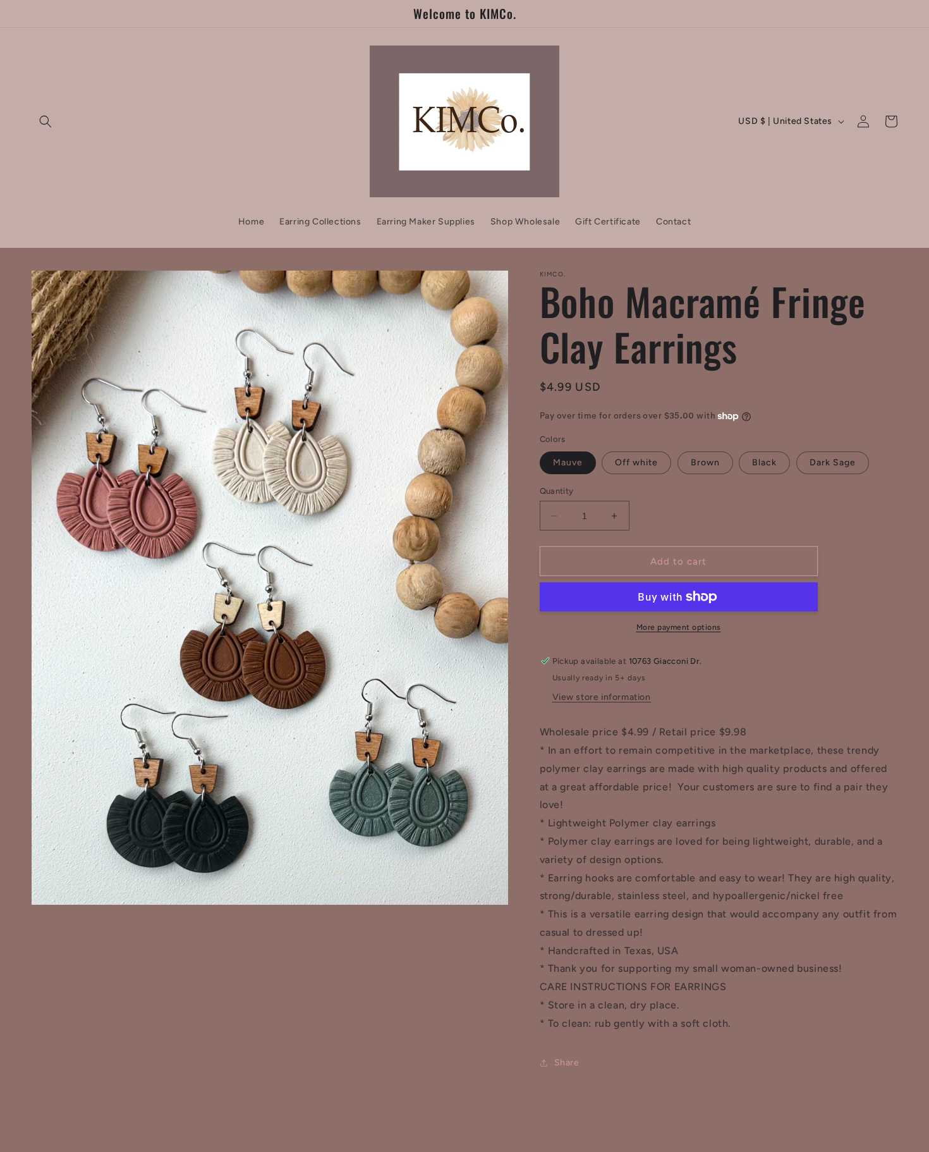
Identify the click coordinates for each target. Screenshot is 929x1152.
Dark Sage (833, 462)
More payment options (678, 627)
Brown (705, 462)
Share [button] (567, 1062)
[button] (45, 121)
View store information (601, 697)
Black (764, 462)
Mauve (568, 462)
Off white (636, 462)
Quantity (557, 491)
